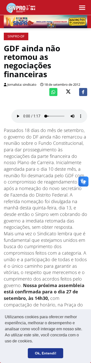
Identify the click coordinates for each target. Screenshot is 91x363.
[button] (34, 341)
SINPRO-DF (16, 36)
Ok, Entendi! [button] (45, 353)
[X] (68, 92)
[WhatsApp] (53, 92)
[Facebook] (83, 92)
